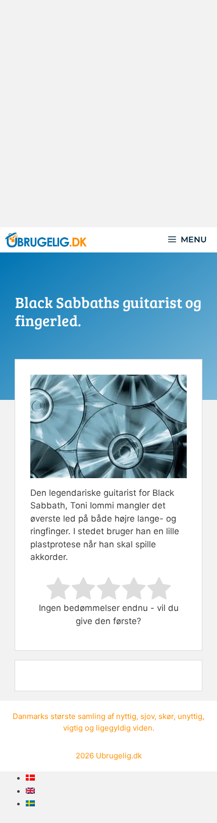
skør (166, 716)
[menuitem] (30, 778)
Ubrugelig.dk (119, 755)
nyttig (126, 716)
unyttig (190, 716)
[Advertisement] (108, 113)
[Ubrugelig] (46, 239)
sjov (147, 716)
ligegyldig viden (124, 728)
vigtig (73, 728)
